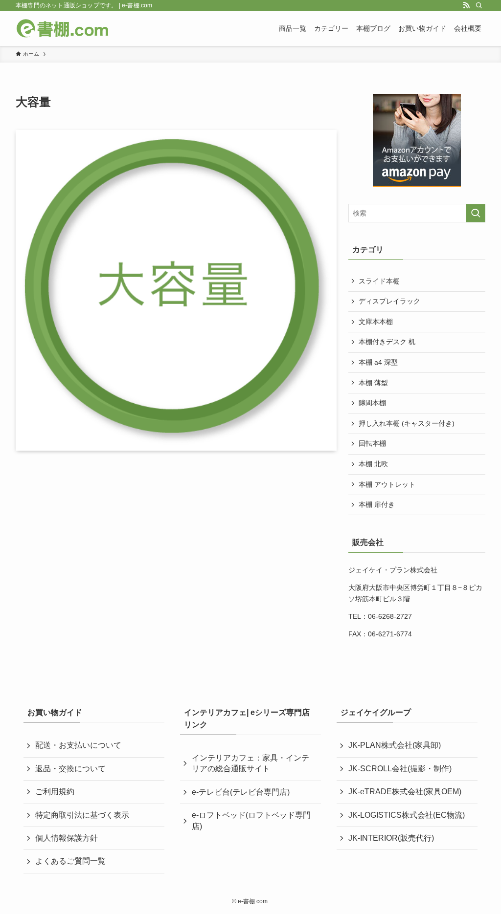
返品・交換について (70, 768)
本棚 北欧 (373, 464)
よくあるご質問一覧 (70, 861)
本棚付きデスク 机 (387, 342)
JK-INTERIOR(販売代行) (391, 838)
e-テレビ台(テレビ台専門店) (241, 792)
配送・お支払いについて (78, 745)
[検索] (479, 5)
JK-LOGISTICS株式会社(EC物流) (406, 815)
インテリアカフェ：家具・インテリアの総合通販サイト (250, 763)
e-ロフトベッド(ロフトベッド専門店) (251, 820)
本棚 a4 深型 (378, 362)
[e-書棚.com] (63, 28)
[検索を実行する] (475, 213)
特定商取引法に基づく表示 (82, 815)
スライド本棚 (379, 281)
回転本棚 (372, 443)
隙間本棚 (372, 403)
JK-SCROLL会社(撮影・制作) (400, 768)
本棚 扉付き (377, 504)
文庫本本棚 (376, 322)
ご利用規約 (54, 791)
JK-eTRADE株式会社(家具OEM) (404, 791)
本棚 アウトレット (387, 484)
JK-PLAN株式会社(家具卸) (394, 745)
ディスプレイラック (389, 301)
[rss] (466, 5)
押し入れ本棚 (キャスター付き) (407, 423)
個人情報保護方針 (66, 838)
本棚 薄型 (373, 383)
